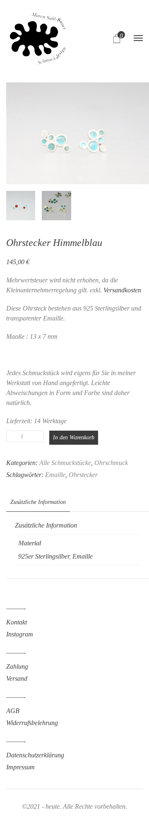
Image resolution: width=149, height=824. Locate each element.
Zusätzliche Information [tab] (38, 502)
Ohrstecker (83, 474)
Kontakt (16, 622)
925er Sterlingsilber (43, 556)
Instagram (19, 634)
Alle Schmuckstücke (65, 462)
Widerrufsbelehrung (32, 722)
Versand (16, 678)
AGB (12, 710)
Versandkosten (122, 290)
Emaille (55, 474)
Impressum (20, 767)
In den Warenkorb (73, 437)
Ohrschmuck (111, 462)
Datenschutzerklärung (35, 755)
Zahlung (17, 666)
